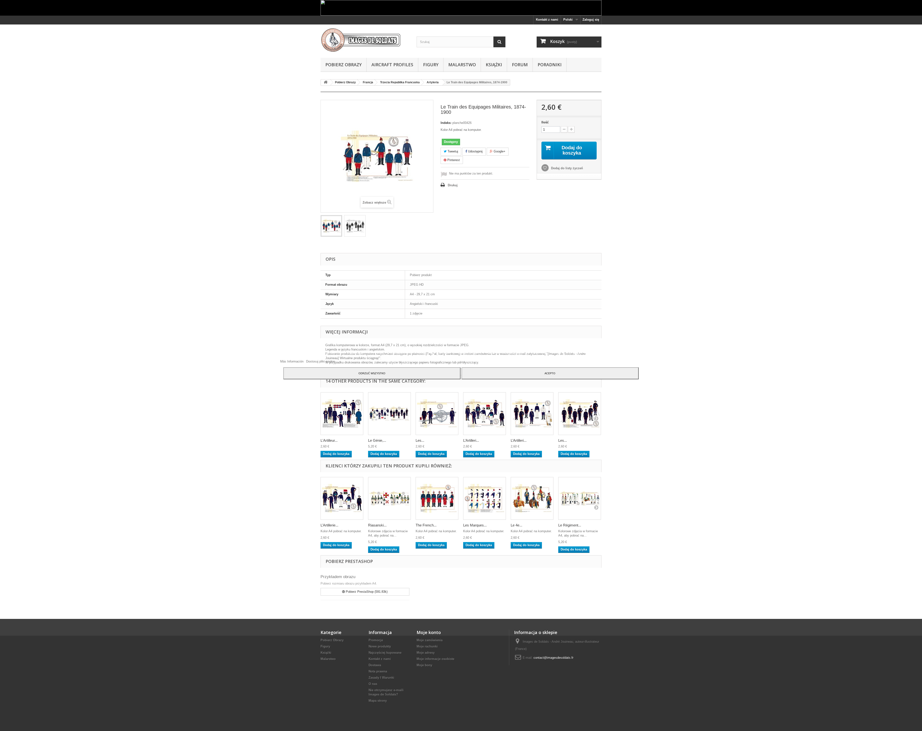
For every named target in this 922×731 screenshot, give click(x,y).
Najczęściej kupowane (385, 652)
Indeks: (446, 123)
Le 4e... (516, 525)
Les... (420, 440)
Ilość (545, 122)
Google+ (499, 151)
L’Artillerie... (329, 525)
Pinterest (453, 160)
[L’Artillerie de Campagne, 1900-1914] (532, 413)
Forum (520, 64)
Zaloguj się (590, 19)
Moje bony (424, 665)
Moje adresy (426, 652)
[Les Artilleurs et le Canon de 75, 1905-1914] (437, 413)
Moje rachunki (427, 646)
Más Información (292, 361)
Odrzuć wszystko (371, 373)
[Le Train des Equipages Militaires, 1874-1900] (331, 225)
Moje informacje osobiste (435, 659)
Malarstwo (462, 64)
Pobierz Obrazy (343, 64)
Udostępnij (475, 151)
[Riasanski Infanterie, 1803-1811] (389, 498)
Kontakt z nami (547, 19)
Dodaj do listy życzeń (566, 168)
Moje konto (429, 632)
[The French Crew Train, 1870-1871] (437, 498)
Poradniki (550, 64)
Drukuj (453, 185)
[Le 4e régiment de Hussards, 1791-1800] (532, 498)
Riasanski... (377, 525)
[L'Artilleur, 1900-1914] (342, 413)
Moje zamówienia (430, 640)
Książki (494, 64)
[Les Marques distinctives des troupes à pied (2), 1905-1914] (484, 498)
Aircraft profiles (392, 64)
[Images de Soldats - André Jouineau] (365, 40)
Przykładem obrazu (338, 576)
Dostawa (375, 665)
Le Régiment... (569, 525)
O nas (373, 684)
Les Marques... (475, 525)
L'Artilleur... (329, 440)
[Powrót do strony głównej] (325, 82)
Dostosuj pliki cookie (320, 361)
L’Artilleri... (471, 440)
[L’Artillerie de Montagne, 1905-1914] (484, 413)
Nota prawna (378, 671)
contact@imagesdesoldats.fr (553, 657)
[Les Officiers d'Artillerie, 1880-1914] (579, 413)
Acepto (550, 373)
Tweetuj (452, 151)
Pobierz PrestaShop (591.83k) (366, 591)
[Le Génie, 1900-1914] (389, 413)
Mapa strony (378, 700)
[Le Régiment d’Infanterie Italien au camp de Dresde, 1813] (579, 498)
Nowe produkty (380, 646)
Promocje (376, 640)
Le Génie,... (377, 440)
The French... (426, 525)
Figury (430, 64)
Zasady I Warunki (381, 677)
